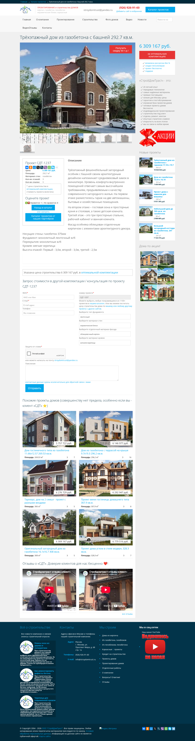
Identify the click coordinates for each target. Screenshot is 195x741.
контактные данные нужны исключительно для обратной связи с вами (58, 382)
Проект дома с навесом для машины (161, 194)
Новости (142, 19)
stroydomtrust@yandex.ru (98, 10)
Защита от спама (33, 346)
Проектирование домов (113, 663)
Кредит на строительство (113, 654)
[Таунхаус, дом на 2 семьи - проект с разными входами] (49, 478)
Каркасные (107, 649)
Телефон (26, 308)
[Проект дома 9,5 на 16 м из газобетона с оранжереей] (165, 276)
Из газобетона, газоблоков (114, 640)
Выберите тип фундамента (91, 312)
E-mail (26, 300)
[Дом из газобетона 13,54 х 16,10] (146, 180)
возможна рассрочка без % (157, 63)
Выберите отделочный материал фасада (97, 329)
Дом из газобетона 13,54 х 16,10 (163, 178)
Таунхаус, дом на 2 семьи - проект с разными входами (45, 501)
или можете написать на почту (51, 360)
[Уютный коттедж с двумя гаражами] (148, 292)
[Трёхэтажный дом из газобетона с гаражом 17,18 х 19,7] (146, 163)
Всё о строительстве (35, 627)
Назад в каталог (43, 207)
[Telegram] (173, 728)
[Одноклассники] (30, 167)
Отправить (34, 388)
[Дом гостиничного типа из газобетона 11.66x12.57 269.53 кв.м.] (49, 429)
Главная (27, 19)
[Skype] (53, 167)
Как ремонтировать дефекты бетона (44, 672)
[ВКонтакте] (27, 167)
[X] (38, 167)
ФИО (25, 293)
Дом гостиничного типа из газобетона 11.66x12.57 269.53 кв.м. (47, 452)
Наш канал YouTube (151, 632)
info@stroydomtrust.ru (85, 659)
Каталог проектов (158, 9)
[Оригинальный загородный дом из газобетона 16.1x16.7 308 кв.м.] (49, 527)
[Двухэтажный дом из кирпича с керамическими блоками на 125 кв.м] (148, 259)
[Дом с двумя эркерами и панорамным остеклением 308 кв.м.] (165, 259)
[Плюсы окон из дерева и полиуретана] (26, 647)
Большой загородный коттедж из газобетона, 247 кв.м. (164, 229)
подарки (149, 71)
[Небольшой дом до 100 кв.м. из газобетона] (146, 211)
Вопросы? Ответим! (111, 677)
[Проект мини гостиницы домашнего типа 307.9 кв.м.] (106, 478)
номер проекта (86, 293)
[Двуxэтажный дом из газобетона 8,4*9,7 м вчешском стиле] (148, 276)
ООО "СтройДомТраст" (52, 728)
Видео (129, 19)
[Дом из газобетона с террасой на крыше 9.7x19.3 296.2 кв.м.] (106, 429)
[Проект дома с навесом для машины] (146, 194)
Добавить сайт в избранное (129, 11)
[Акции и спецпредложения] (157, 137)
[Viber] (45, 167)
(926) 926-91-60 (82, 654)
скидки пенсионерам (154, 65)
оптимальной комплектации (40, 189)
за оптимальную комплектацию (157, 55)
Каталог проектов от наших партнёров (43, 217)
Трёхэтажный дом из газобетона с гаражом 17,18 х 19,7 (164, 162)
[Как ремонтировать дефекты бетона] (26, 675)
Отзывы (105, 682)
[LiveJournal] (41, 167)
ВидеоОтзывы (30, 27)
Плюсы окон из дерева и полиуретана (41, 645)
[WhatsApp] (49, 167)
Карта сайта (45, 736)
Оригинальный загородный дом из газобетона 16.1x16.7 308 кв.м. (45, 550)
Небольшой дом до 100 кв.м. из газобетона (163, 211)
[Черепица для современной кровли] (26, 702)
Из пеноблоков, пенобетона (115, 644)
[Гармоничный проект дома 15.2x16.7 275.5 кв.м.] (165, 292)
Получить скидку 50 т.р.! (121, 49)
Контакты (47, 27)
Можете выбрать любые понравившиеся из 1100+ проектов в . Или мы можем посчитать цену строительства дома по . (105, 304)
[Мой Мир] (34, 167)
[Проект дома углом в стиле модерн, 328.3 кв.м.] (106, 527)
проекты (118, 649)
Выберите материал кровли (92, 338)
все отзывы (127, 614)
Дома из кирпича (110, 635)
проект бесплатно (153, 68)
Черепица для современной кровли (44, 699)
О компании (107, 672)
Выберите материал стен (90, 320)
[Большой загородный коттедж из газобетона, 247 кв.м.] (146, 228)
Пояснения (30, 363)
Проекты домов (109, 658)
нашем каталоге (97, 303)
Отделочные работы (111, 668)
